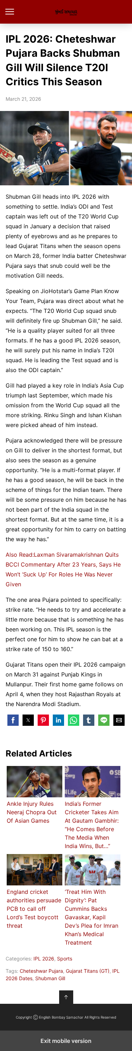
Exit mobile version (66, 1040)
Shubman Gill (50, 978)
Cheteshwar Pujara (41, 971)
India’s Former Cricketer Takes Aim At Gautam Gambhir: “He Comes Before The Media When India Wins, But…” (92, 824)
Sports (64, 959)
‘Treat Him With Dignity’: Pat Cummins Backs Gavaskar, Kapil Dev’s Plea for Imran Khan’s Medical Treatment (91, 917)
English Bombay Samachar (66, 12)
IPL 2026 (43, 959)
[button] (13, 720)
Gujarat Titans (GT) (87, 971)
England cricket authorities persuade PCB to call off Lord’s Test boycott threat (34, 908)
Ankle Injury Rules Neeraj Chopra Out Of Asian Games (32, 812)
